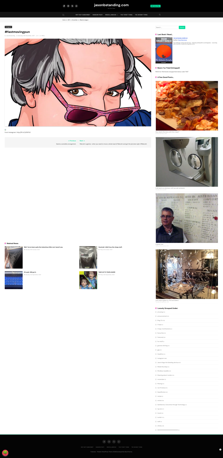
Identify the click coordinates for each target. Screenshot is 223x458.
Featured (160, 337)
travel (159, 413)
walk (158, 421)
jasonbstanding (10, 35)
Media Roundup (162, 367)
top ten (159, 409)
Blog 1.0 (159, 320)
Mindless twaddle (163, 371)
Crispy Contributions (164, 329)
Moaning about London (164, 375)
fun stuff (160, 341)
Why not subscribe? (83, 15)
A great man (159, 244)
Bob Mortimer (182, 40)
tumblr (159, 417)
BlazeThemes (128, 452)
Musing (159, 384)
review (159, 400)
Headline (160, 354)
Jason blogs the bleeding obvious (168, 362)
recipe (159, 396)
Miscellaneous (110, 15)
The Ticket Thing (126, 15)
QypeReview (161, 392)
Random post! (98, 15)
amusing (160, 312)
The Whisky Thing (141, 15)
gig (158, 350)
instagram (8, 27)
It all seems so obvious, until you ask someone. (170, 188)
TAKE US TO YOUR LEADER (107, 272)
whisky (159, 426)
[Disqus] (78, 171)
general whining (162, 346)
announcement (162, 316)
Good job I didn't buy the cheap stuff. (110, 247)
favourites (160, 333)
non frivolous (161, 388)
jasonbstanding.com (111, 5)
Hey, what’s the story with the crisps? (167, 132)
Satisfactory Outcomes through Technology (171, 405)
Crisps (159, 324)
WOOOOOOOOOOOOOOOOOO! (167, 430)
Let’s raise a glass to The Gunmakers (167, 300)
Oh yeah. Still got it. (30, 272)
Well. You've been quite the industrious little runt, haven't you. (43, 247)
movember (160, 379)
